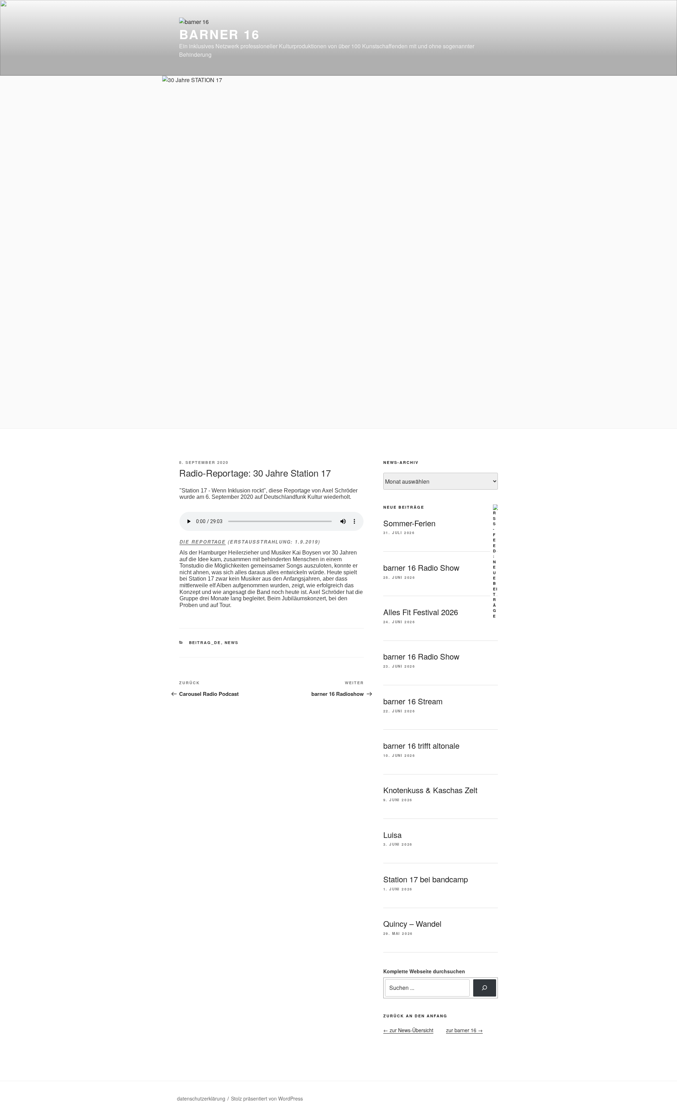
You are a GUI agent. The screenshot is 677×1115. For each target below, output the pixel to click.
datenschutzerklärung (201, 1098)
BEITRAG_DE (205, 642)
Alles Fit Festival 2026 (420, 611)
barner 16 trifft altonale (421, 745)
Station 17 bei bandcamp (425, 879)
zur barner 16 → (464, 1030)
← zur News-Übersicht (408, 1030)
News (232, 642)
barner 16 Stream (413, 701)
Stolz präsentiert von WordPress (267, 1098)
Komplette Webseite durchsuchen (424, 971)
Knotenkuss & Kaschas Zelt (430, 789)
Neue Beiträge (403, 507)
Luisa (392, 834)
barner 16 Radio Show (421, 567)
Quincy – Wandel (412, 923)
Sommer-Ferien (409, 522)
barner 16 (219, 34)
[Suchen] (484, 987)
